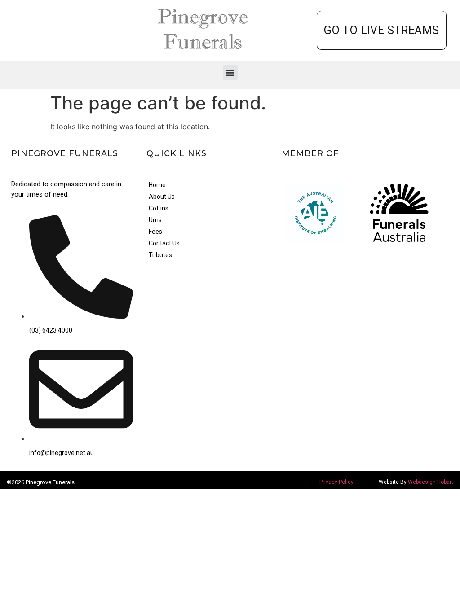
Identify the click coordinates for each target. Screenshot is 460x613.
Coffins (158, 208)
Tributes (160, 254)
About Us (162, 196)
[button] (230, 72)
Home (157, 184)
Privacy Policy (336, 482)
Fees (155, 231)
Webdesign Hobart (430, 482)
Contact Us (164, 243)
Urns (155, 219)
